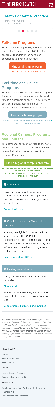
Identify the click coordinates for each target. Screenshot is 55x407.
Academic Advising (11, 358)
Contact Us (7, 354)
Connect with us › (14, 208)
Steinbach (23, 175)
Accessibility (8, 362)
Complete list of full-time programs (27, 71)
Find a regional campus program (27, 162)
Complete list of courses (28, 122)
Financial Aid (8, 391)
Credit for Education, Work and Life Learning (23, 387)
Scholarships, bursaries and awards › (25, 305)
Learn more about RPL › (18, 256)
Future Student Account (13, 372)
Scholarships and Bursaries (15, 395)
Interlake (9, 173)
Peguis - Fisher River (29, 173)
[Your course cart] (50, 4)
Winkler (34, 175)
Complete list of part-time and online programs (26, 120)
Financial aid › (12, 286)
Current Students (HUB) (14, 376)
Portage (45, 173)
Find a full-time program (27, 66)
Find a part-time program (27, 115)
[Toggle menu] (19, 3)
